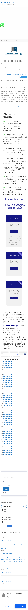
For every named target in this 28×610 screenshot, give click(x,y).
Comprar (14, 231)
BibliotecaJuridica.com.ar (8, 2)
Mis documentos (7, 74)
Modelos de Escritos (8, 40)
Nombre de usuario (8, 474)
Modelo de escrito (7, 361)
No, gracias (8, 606)
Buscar (9, 526)
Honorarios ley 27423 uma (7, 553)
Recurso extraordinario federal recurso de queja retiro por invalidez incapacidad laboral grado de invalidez (13, 546)
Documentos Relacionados (18, 74)
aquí (18, 106)
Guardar (24, 76)
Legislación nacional (6, 535)
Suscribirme (20, 606)
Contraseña (6, 482)
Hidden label (2, 510)
